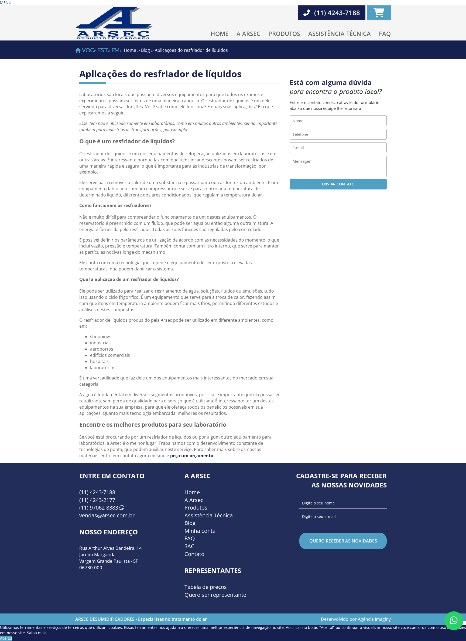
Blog (145, 50)
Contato (194, 554)
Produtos (284, 33)
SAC (189, 546)
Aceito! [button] (6, 638)
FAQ (385, 33)
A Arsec (248, 33)
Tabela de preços (205, 587)
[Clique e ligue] (454, 620)
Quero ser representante (215, 594)
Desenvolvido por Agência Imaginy (356, 619)
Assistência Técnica (339, 33)
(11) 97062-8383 (99, 507)
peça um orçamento (191, 456)
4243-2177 (97, 500)
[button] (5, 2)
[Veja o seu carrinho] (379, 12)
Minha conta (199, 530)
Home (219, 33)
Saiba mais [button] (37, 632)
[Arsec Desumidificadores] (115, 22)
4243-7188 (97, 492)
